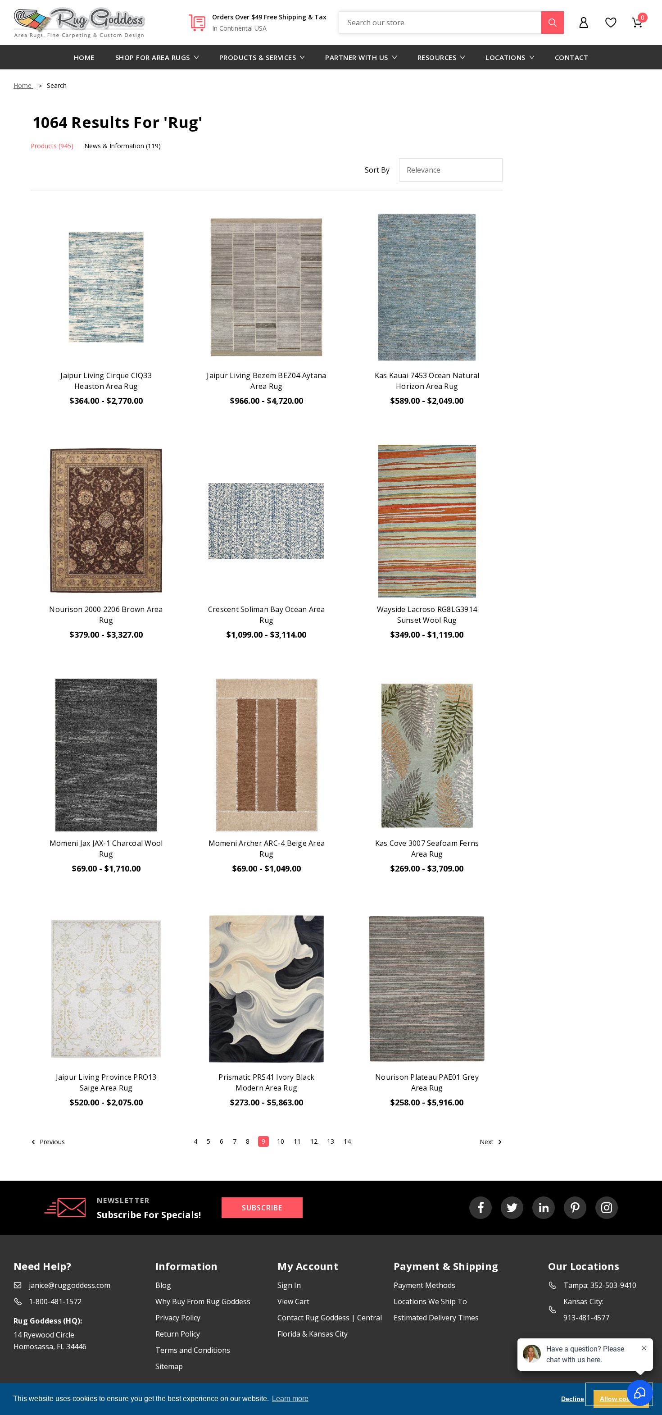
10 (280, 1141)
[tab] (52, 146)
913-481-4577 (586, 1318)
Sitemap (169, 1366)
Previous (51, 1141)
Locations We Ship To (430, 1301)
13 (330, 1141)
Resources (437, 57)
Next (487, 1141)
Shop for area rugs (152, 57)
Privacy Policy (177, 1318)
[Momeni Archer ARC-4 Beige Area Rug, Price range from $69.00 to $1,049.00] (266, 755)
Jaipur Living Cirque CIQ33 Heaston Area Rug (106, 380)
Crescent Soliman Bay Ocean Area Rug (266, 614)
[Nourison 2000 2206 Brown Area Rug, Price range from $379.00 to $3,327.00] (106, 521)
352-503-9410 (613, 1285)
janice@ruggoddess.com (69, 1285)
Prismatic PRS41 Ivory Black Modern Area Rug (266, 1082)
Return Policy (177, 1334)
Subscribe (262, 1208)
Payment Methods (424, 1285)
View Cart (293, 1301)
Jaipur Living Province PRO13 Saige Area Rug (106, 1082)
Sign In (289, 1285)
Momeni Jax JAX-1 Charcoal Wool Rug (106, 848)
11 (297, 1141)
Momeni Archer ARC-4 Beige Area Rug (267, 848)
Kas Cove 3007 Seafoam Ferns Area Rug (427, 848)
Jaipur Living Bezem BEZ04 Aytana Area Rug (266, 380)
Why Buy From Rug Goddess (202, 1301)
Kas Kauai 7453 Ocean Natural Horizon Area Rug (427, 380)
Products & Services (257, 57)
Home (84, 57)
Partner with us (356, 57)
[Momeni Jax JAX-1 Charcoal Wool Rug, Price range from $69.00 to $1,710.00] (106, 755)
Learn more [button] (290, 1398)
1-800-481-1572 (55, 1301)
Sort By (377, 170)
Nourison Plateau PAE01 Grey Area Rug (427, 1082)
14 (347, 1141)
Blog (163, 1285)
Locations (505, 57)
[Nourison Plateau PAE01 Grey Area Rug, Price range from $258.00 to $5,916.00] (427, 989)
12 (313, 1141)
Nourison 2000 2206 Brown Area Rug (106, 614)
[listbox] (450, 170)
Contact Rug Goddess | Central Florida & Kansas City (329, 1326)
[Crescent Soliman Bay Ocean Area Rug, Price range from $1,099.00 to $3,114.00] (266, 521)
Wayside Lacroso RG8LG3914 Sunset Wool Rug (427, 614)
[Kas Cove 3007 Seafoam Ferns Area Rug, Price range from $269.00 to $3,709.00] (427, 755)
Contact (572, 57)
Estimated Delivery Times (436, 1318)
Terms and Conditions (192, 1350)
